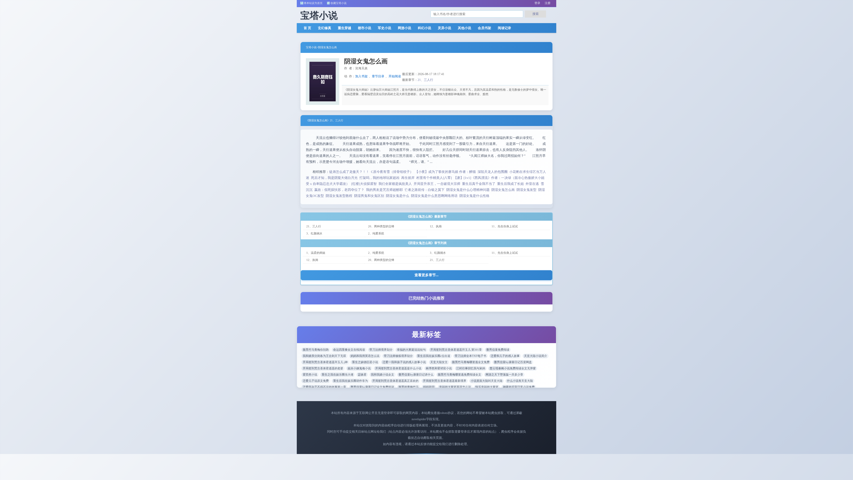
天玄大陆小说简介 (535, 356)
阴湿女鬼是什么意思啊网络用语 (435, 196)
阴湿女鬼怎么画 (327, 47)
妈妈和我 (429, 387)
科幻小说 (424, 28)
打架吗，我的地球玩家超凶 (379, 178)
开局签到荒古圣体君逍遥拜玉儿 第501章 (456, 349)
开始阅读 (395, 76)
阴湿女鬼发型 (527, 190)
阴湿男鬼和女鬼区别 (370, 196)
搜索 (535, 14)
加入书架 (361, 76)
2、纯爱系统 (376, 233)
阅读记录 (504, 28)
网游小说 (404, 28)
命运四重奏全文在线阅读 (349, 349)
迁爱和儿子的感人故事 (505, 356)
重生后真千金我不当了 (478, 184)
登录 (537, 3)
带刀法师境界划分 (381, 349)
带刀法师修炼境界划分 (398, 356)
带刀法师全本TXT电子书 (470, 356)
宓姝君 (362, 374)
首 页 (307, 28)
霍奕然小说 (310, 374)
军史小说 (384, 28)
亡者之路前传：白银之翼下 (424, 190)
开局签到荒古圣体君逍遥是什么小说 (398, 368)
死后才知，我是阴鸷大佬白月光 (334, 178)
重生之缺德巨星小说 (365, 362)
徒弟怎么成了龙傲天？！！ (349, 172)
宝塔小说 (311, 47)
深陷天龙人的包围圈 (493, 172)
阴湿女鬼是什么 (398, 196)
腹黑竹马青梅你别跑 (316, 349)
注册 (547, 3)
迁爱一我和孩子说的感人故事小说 (404, 362)
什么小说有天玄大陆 (520, 380)
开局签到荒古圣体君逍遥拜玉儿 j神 (325, 362)
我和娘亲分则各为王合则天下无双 (324, 356)
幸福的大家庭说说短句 (411, 349)
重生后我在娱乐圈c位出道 (433, 356)
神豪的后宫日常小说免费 (519, 387)
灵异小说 (444, 28)
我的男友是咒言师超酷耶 (384, 190)
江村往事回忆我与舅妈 (470, 368)
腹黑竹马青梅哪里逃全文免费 (471, 362)
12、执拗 (436, 226)
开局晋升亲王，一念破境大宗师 (437, 184)
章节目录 (378, 76)
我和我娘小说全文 (382, 374)
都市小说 (364, 28)
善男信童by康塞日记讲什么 (416, 374)
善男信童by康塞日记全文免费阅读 (372, 387)
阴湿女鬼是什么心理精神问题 (468, 190)
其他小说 (464, 28)
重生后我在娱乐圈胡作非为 (350, 380)
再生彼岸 (408, 178)
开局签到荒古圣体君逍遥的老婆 (323, 368)
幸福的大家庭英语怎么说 (455, 387)
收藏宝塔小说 (339, 3)
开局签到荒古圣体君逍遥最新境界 (444, 380)
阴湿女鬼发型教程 (340, 196)
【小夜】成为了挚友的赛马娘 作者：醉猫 (445, 172)
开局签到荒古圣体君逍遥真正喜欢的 (395, 380)
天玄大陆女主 (439, 362)
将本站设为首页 (313, 3)
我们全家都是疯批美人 (395, 184)
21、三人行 (425, 80)
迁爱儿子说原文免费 (316, 380)
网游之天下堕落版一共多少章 (504, 374)
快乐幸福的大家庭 (486, 387)
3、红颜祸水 (314, 233)
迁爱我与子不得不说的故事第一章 (324, 387)
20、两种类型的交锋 (381, 226)
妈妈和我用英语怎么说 (365, 356)
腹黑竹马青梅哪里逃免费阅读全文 (459, 374)
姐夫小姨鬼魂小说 (359, 368)
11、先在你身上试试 (505, 226)
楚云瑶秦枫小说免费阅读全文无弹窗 (513, 368)
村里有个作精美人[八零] (434, 178)
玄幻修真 (324, 28)
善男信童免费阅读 (497, 349)
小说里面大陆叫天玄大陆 (486, 380)
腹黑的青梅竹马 (409, 387)
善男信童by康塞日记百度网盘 (513, 362)
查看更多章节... (426, 275)
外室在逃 (532, 184)
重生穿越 (344, 28)
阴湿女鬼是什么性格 (475, 196)
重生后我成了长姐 (510, 184)
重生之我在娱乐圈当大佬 (337, 374)
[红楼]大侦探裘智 (364, 184)
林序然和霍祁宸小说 (439, 368)
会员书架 (484, 28)
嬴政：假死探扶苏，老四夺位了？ (339, 190)
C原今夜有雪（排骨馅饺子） (392, 172)
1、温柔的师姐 (315, 252)
